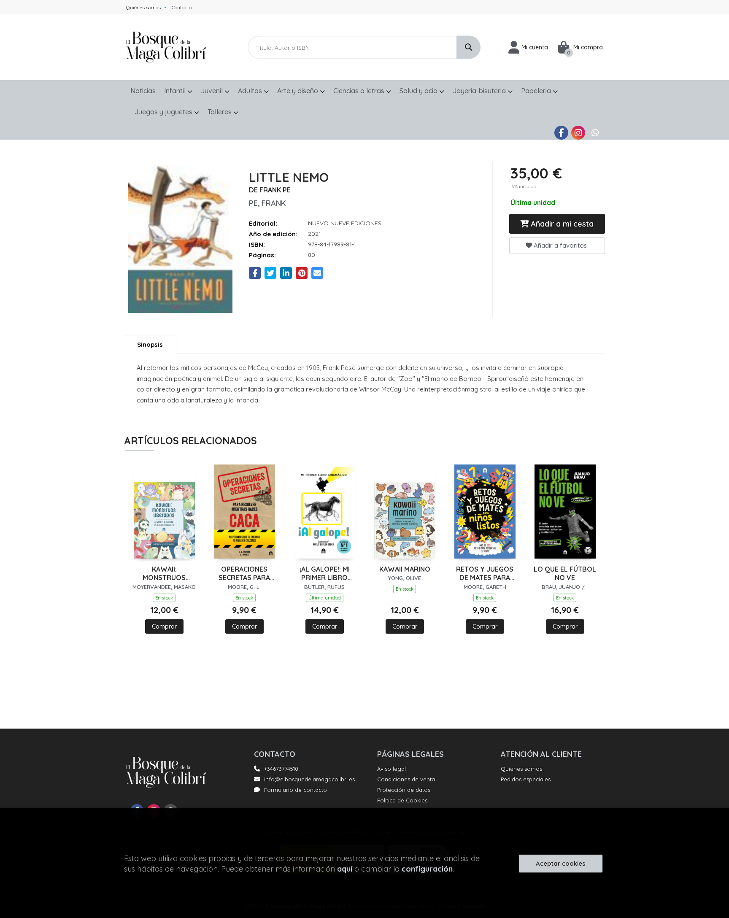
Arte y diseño (298, 90)
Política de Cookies (402, 800)
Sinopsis (150, 344)
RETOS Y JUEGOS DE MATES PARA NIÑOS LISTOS (484, 574)
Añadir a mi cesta (561, 224)
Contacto (182, 7)
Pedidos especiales (526, 779)
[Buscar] (468, 47)
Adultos (251, 90)
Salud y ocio (419, 90)
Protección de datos (403, 789)
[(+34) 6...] (595, 133)
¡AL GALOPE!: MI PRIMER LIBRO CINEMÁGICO (325, 574)
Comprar (164, 626)
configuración (427, 869)
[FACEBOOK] (561, 133)
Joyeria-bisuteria (480, 90)
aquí (344, 869)
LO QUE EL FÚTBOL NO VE (565, 573)
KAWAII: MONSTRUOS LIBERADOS (164, 574)
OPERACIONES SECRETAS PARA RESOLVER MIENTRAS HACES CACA (244, 574)
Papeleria (537, 90)
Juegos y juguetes (164, 112)
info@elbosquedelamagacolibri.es (309, 779)
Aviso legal (391, 768)
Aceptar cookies (561, 863)
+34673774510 (281, 768)
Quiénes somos (143, 7)
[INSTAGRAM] (578, 133)
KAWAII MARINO (404, 569)
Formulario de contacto (295, 789)
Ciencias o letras (359, 90)
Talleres (220, 112)
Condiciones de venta (406, 779)
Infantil (175, 90)
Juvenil (212, 90)
